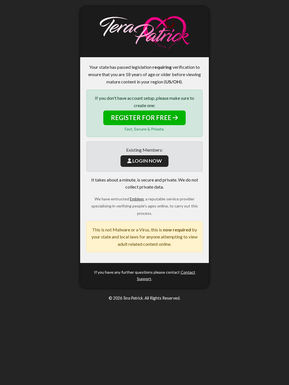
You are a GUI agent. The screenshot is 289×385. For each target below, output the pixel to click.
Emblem (137, 198)
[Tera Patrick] (144, 32)
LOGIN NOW (147, 161)
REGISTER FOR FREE (141, 117)
